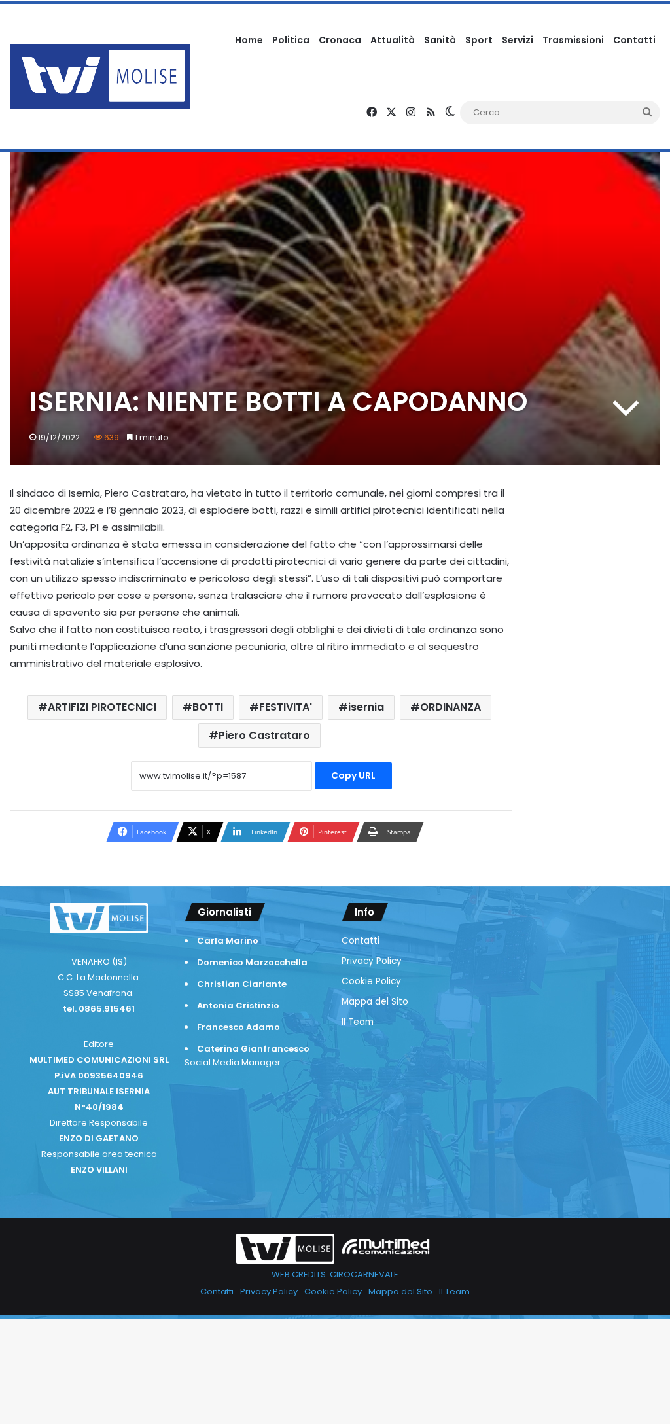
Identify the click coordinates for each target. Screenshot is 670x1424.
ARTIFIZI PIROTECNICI (102, 707)
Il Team (358, 1022)
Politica (290, 39)
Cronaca (340, 39)
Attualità (392, 39)
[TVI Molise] (100, 76)
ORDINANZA (450, 707)
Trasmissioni (573, 39)
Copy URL (353, 775)
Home (249, 39)
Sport (479, 39)
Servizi (517, 39)
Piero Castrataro (264, 735)
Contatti (634, 39)
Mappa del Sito (375, 1001)
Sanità (440, 39)
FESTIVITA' (285, 707)
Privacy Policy (372, 961)
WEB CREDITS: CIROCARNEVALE (335, 1274)
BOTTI (207, 707)
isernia (366, 707)
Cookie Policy (371, 981)
